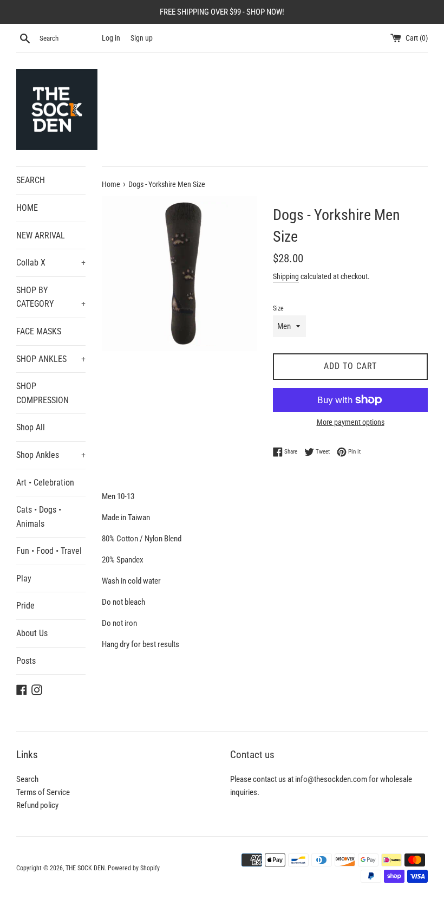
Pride (25, 605)
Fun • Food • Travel (49, 551)
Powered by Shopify (134, 868)
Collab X (51, 262)
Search (27, 779)
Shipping (286, 276)
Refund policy (37, 805)
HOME (27, 208)
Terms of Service (43, 792)
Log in (111, 38)
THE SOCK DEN (85, 868)
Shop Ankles (51, 455)
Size (278, 308)
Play (23, 578)
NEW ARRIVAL (40, 235)
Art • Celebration (45, 482)
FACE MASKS (38, 331)
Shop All (30, 427)
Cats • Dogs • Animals (38, 517)
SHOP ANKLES (51, 359)
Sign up (141, 38)
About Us (32, 633)
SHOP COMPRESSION (42, 393)
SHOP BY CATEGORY (51, 297)
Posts (26, 661)
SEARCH (30, 180)
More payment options (350, 422)
